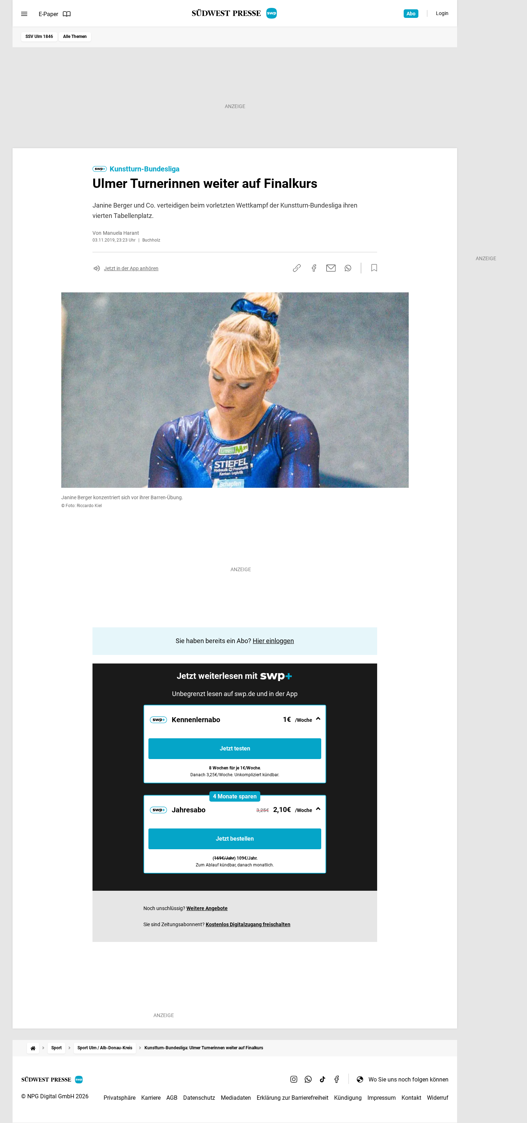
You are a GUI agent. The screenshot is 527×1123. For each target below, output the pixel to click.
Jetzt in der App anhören (131, 268)
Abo (411, 13)
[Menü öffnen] (24, 14)
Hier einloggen (273, 641)
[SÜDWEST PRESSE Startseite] (235, 13)
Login (442, 13)
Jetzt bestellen (235, 838)
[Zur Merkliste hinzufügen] (372, 268)
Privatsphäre (120, 1097)
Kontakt (411, 1097)
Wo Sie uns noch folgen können (408, 1079)
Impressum (381, 1097)
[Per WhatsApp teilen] (348, 268)
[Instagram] (294, 1079)
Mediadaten (236, 1097)
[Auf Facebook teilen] (314, 268)
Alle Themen (75, 36)
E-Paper (48, 14)
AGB (171, 1097)
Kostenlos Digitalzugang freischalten (248, 924)
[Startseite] (33, 1048)
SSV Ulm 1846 (39, 36)
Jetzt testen (235, 748)
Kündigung (348, 1097)
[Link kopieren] (297, 268)
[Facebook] (337, 1079)
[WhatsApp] (308, 1079)
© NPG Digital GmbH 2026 (55, 1096)
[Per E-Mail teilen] (331, 268)
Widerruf (437, 1097)
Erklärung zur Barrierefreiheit (292, 1097)
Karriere (151, 1097)
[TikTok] (322, 1079)
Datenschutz (199, 1097)
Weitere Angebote (207, 908)
